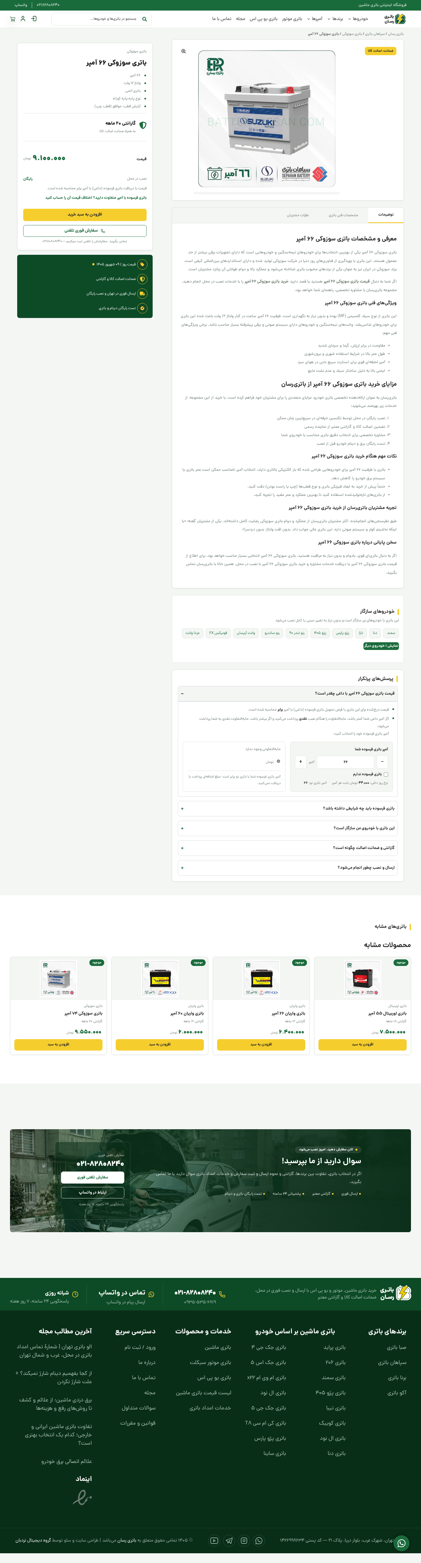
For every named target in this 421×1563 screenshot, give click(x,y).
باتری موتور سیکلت (210, 1363)
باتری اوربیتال (397, 1006)
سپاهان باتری (375, 34)
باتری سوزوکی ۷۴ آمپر (83, 1013)
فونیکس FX (218, 633)
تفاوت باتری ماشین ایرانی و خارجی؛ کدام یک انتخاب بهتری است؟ (58, 1435)
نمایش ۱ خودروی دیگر (381, 646)
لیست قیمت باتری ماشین (203, 1393)
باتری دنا (337, 1454)
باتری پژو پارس (270, 1439)
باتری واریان (297, 1006)
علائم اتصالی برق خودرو (66, 1462)
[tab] (386, 215)
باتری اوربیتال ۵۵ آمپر (387, 1013)
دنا (375, 633)
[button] (183, 51)
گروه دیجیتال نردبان (33, 1540)
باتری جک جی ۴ (268, 1348)
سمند (391, 633)
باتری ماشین (218, 1348)
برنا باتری (397, 1378)
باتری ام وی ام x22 (266, 1378)
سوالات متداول (139, 1408)
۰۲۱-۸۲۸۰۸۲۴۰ (100, 1164)
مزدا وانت (193, 633)
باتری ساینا (274, 1454)
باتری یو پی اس (214, 1378)
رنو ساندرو (272, 633)
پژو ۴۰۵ (320, 633)
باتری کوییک (332, 1423)
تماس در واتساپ (122, 1293)
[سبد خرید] (12, 19)
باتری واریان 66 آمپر (288, 1013)
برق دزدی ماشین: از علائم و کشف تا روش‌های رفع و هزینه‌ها (55, 1404)
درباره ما (147, 1363)
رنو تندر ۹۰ (296, 633)
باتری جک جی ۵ (268, 1408)
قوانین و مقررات (138, 1423)
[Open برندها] (329, 19)
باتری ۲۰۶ (336, 1363)
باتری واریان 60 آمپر (187, 1013)
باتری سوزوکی (352, 34)
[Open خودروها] (349, 19)
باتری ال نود (333, 1439)
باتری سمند (334, 1378)
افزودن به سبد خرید (85, 214)
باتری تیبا (336, 1408)
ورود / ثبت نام (140, 1348)
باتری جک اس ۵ (268, 1363)
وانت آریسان (246, 633)
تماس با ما (144, 1378)
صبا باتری (396, 1348)
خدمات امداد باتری (210, 1408)
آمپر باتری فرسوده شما (371, 750)
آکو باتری (396, 1393)
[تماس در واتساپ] (151, 1294)
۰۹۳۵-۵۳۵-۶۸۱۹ (200, 1302)
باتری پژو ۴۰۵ (331, 1393)
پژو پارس (342, 633)
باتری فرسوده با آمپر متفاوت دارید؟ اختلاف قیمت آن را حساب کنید (96, 198)
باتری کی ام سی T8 (265, 1423)
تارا (361, 633)
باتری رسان (396, 34)
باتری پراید (334, 1348)
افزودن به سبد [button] (362, 1045)
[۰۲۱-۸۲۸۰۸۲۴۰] (222, 1294)
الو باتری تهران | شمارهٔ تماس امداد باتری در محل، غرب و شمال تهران (54, 1351)
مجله (150, 1393)
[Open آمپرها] (308, 19)
